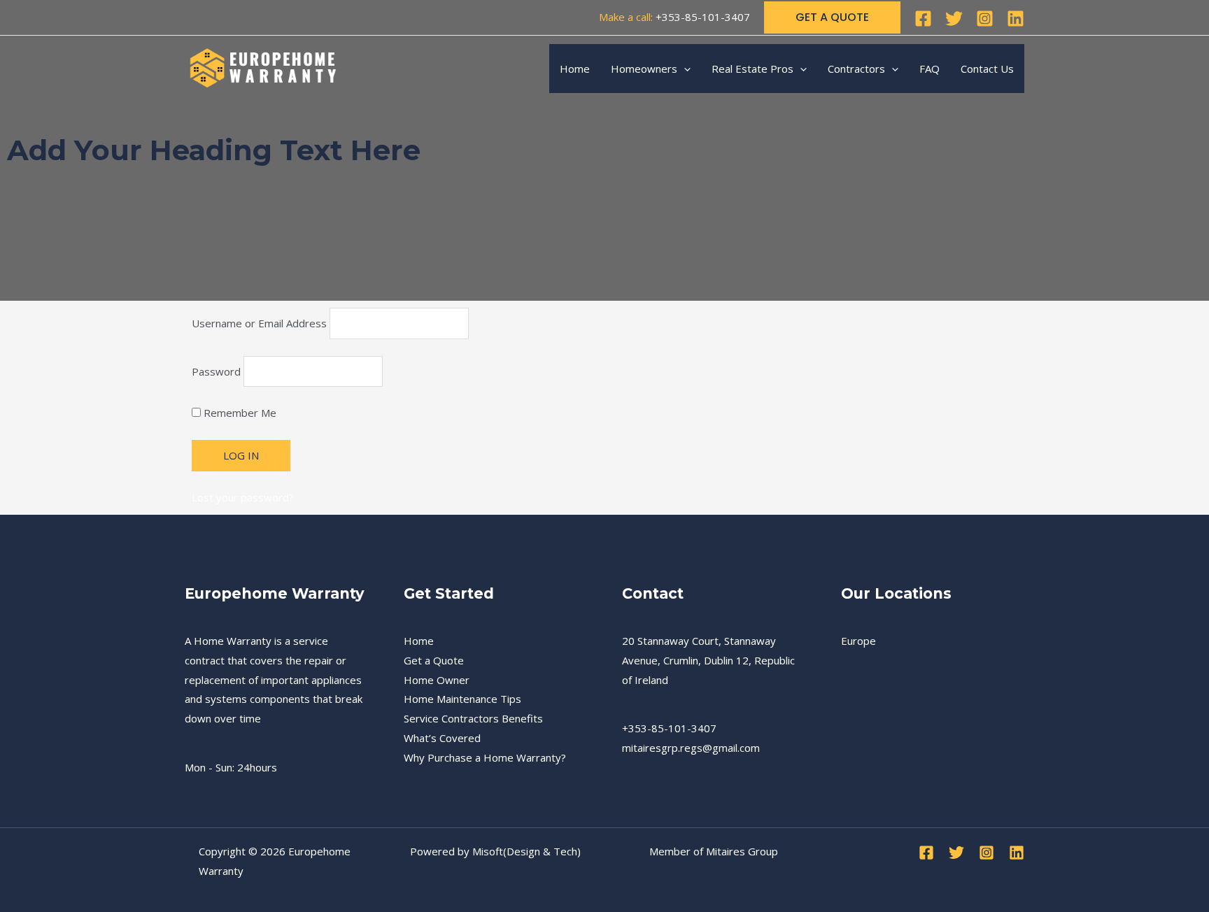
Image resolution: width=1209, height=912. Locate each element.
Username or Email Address (259, 323)
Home (575, 69)
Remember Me (238, 413)
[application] (684, 68)
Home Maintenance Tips (462, 699)
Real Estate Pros (752, 69)
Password (216, 371)
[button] (832, 17)
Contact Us (987, 69)
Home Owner (436, 680)
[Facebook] (923, 18)
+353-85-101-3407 (703, 17)
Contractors (856, 69)
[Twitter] (954, 18)
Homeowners (644, 69)
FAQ (929, 69)
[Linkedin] (1015, 18)
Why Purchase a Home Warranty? (485, 757)
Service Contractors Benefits (473, 718)
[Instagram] (985, 18)
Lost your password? (243, 497)
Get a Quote (434, 660)
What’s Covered (442, 738)
